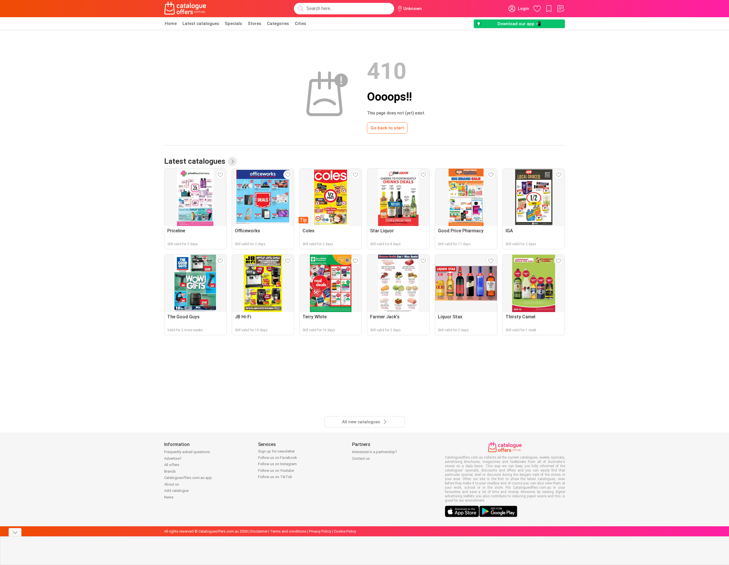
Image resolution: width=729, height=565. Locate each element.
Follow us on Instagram (277, 464)
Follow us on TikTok (275, 477)
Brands (170, 471)
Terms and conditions (288, 531)
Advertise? (173, 458)
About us (171, 484)
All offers (171, 465)
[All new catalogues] (232, 161)
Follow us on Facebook (277, 457)
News (169, 497)
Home (171, 23)
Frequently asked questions (187, 452)
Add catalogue (176, 490)
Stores (254, 23)
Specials (233, 23)
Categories (278, 23)
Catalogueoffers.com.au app (188, 478)
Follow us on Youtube (276, 470)
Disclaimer (259, 531)
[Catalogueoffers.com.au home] (185, 8)
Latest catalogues (200, 23)
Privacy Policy (320, 531)
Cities (300, 23)
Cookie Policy (345, 531)
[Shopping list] (560, 8)
